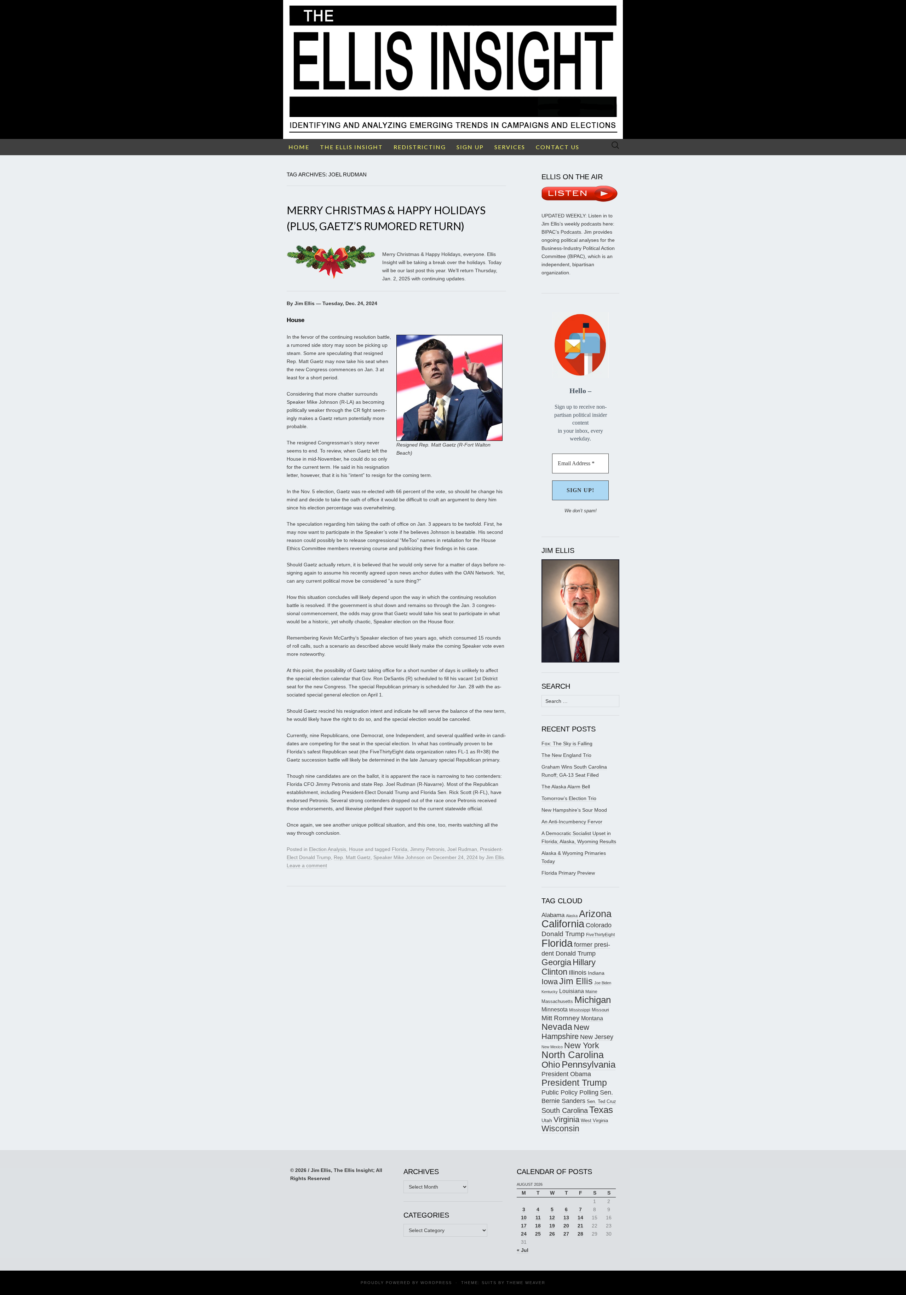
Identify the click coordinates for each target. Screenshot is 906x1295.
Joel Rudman (462, 849)
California (562, 923)
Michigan (592, 999)
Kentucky (549, 992)
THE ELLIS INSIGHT (351, 147)
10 (524, 1217)
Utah (546, 1120)
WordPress (436, 1283)
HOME (298, 147)
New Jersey (596, 1036)
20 (566, 1226)
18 (538, 1226)
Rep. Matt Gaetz (352, 857)
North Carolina (572, 1055)
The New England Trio (566, 755)
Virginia (566, 1119)
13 (566, 1217)
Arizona (595, 913)
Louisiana (571, 991)
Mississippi (579, 1010)
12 (552, 1217)
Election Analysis (327, 849)
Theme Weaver (525, 1283)
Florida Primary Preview (568, 873)
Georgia (556, 962)
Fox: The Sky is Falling (566, 743)
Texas (601, 1109)
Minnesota (554, 1009)
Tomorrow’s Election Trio (568, 798)
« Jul (522, 1250)
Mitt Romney (560, 1018)
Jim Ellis (495, 857)
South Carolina (564, 1110)
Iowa (549, 981)
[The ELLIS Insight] (453, 69)
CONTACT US (557, 147)
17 (524, 1226)
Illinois (577, 972)
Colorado (599, 925)
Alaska (572, 916)
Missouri (600, 1010)
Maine (591, 991)
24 (524, 1234)
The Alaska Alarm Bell (565, 786)
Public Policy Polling (569, 1092)
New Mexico (552, 1047)
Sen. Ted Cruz (601, 1101)
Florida (399, 849)
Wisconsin (560, 1128)
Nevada (556, 1027)
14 (580, 1217)
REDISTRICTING (420, 147)
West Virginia (594, 1120)
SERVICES (509, 147)
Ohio (550, 1064)
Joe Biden (602, 983)
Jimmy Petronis (427, 849)
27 (566, 1234)
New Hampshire (565, 1032)
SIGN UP (470, 147)
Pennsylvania (588, 1064)
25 (538, 1234)
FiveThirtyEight (600, 934)
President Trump (574, 1082)
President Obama (566, 1074)
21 (580, 1226)
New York (581, 1045)
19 (552, 1226)
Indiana (596, 973)
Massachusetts (557, 1001)
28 (580, 1234)
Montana (592, 1018)
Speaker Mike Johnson (399, 857)
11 (538, 1217)
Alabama (552, 914)
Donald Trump (563, 934)
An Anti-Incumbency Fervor (571, 821)
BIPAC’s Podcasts (561, 232)
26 (552, 1234)
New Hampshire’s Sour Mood (574, 810)
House (356, 849)
